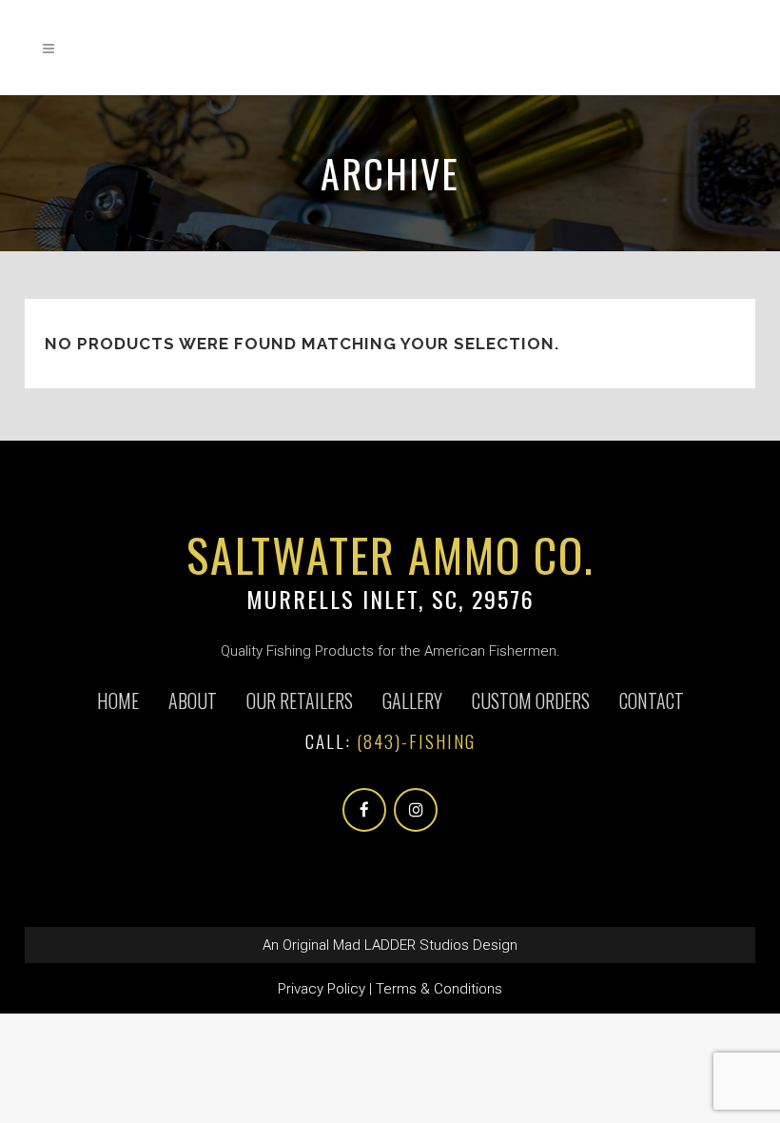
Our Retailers (299, 700)
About (192, 700)
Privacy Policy (321, 988)
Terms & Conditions (439, 988)
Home (118, 700)
